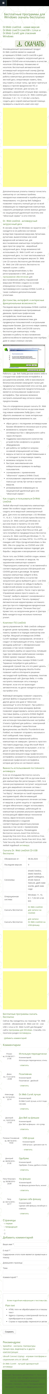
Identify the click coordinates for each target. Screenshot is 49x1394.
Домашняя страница (13, 1262)
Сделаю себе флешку (30, 1199)
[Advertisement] (26, 127)
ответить (24, 1065)
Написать (18, 1384)
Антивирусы (25, 1033)
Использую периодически (33, 1053)
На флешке (25, 1178)
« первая (8, 1223)
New (25, 1384)
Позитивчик (25, 1074)
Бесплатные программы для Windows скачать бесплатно (24, 15)
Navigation (3, 3)
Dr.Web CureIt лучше (30, 1094)
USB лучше (28, 1138)
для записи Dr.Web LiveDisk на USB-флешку (36, 922)
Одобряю (24, 1158)
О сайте (9, 1384)
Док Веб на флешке (29, 1117)
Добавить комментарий (15, 1038)
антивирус (25, 845)
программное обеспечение (16, 276)
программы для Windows (20, 1030)
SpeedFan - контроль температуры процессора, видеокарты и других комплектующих (19, 1349)
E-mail (6, 1250)
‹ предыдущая (10, 1226)
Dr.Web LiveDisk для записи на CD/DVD (35, 910)
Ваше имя (8, 1244)
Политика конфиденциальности (29, 1387)
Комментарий (10, 1277)
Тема (5, 1268)
